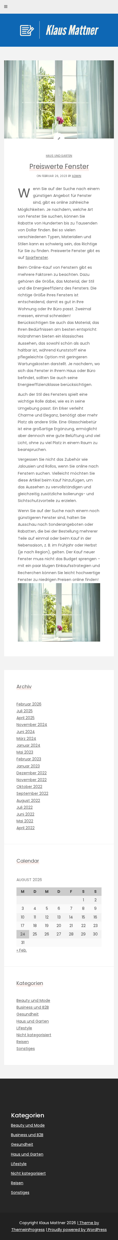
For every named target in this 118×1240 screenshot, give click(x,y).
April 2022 (25, 828)
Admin (76, 176)
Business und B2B (32, 1007)
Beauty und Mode (33, 1000)
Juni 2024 (25, 731)
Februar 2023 (28, 759)
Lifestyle (24, 1028)
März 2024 (26, 738)
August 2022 (28, 800)
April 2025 (25, 718)
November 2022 (31, 780)
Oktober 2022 (29, 786)
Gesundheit (27, 1014)
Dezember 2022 (31, 773)
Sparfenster (37, 257)
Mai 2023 (24, 752)
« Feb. (21, 950)
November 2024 (31, 724)
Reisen (22, 1041)
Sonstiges (25, 1048)
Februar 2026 (28, 704)
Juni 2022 (25, 814)
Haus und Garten (59, 156)
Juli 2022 (24, 807)
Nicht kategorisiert (33, 1035)
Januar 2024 (28, 745)
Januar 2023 (28, 766)
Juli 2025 (24, 711)
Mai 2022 (24, 821)
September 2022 (32, 793)
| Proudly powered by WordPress (76, 1229)
